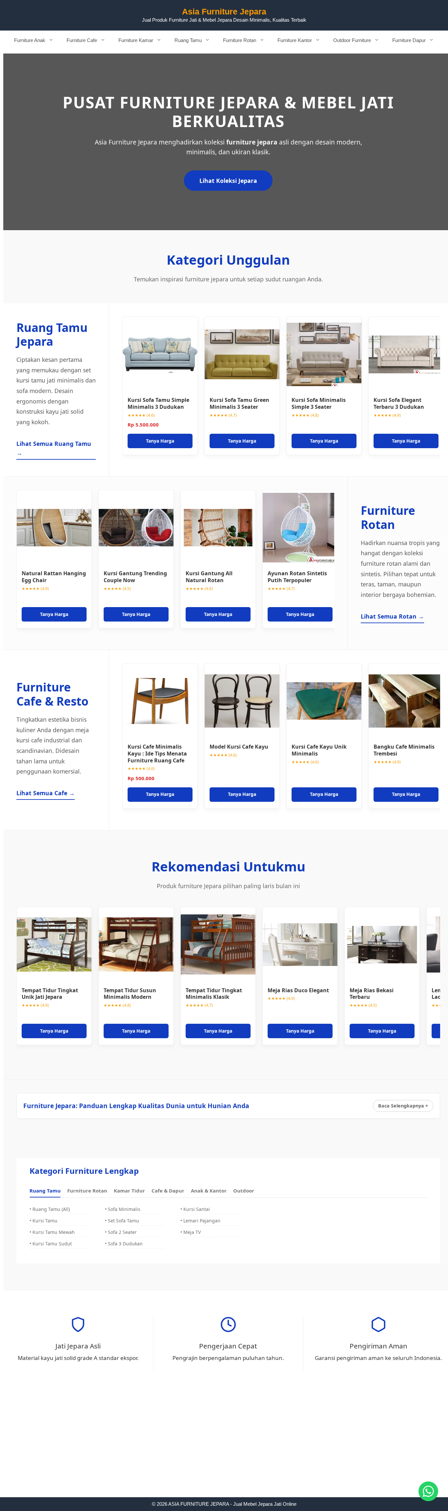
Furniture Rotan (239, 40)
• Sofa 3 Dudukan (124, 1243)
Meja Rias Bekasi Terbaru (372, 994)
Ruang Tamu (188, 40)
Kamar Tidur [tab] (129, 1190)
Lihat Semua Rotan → (392, 616)
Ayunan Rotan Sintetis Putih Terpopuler (297, 577)
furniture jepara (251, 142)
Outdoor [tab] (243, 1190)
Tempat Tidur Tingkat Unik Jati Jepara (50, 994)
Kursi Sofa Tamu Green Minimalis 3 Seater (239, 403)
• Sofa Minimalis (122, 1209)
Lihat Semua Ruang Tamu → (53, 448)
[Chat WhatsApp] (428, 1491)
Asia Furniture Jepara (224, 11)
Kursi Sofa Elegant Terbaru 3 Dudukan (399, 403)
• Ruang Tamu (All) (50, 1209)
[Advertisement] (224, 1449)
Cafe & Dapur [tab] (168, 1190)
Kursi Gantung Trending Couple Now (135, 577)
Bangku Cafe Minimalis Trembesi (404, 750)
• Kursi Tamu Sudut (51, 1243)
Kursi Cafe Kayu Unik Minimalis (319, 750)
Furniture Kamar (135, 40)
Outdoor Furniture (352, 40)
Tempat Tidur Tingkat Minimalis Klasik (214, 994)
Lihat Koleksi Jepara (228, 181)
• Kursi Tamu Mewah (52, 1232)
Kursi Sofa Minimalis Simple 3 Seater (319, 403)
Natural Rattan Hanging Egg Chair (54, 577)
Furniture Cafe (82, 40)
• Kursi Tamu (43, 1220)
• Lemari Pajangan (200, 1220)
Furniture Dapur (409, 40)
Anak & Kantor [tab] (209, 1190)
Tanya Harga (160, 441)
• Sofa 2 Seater (121, 1232)
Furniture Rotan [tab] (87, 1190)
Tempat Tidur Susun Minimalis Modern (130, 994)
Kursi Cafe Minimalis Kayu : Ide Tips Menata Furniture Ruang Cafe (157, 753)
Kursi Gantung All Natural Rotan (209, 577)
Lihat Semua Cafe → (45, 793)
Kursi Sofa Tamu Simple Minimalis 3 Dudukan (158, 403)
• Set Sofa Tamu (122, 1220)
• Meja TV (190, 1232)
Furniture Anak (29, 40)
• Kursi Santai (195, 1209)
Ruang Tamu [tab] (45, 1190)
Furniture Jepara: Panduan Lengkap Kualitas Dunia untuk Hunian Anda (136, 1105)
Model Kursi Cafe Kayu (239, 746)
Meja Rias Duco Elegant (298, 990)
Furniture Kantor (294, 40)
